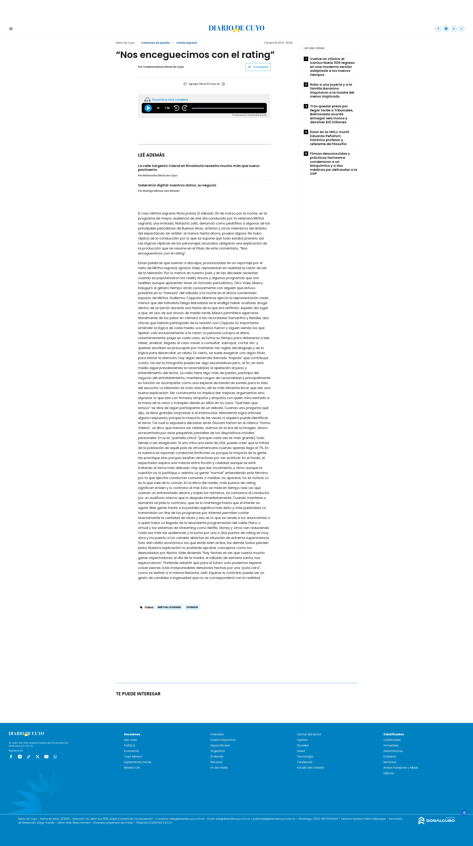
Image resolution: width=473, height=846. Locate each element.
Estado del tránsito (310, 767)
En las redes (219, 767)
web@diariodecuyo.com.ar (187, 819)
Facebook (11, 756)
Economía (131, 751)
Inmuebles (391, 745)
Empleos (389, 756)
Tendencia (304, 762)
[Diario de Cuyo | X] (453, 28)
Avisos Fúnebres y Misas (400, 767)
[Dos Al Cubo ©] (436, 823)
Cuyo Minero (133, 756)
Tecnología (305, 756)
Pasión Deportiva (222, 740)
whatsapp (55, 756)
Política (129, 745)
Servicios (389, 762)
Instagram (20, 756)
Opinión (192, 607)
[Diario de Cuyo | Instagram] (446, 28)
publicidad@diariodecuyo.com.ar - (275, 819)
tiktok (28, 756)
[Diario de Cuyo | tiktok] (461, 28)
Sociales (303, 745)
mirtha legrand (169, 607)
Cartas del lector (309, 734)
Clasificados (392, 740)
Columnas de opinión (155, 43)
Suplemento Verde (137, 762)
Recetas (216, 762)
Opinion (302, 740)
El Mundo (216, 756)
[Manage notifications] (464, 813)
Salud (301, 751)
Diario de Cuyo (125, 43)
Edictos (388, 773)
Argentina (217, 751)
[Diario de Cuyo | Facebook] (438, 28)
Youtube (46, 756)
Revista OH (132, 767)
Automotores (393, 751)
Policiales (217, 734)
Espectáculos (220, 745)
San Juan (130, 740)
